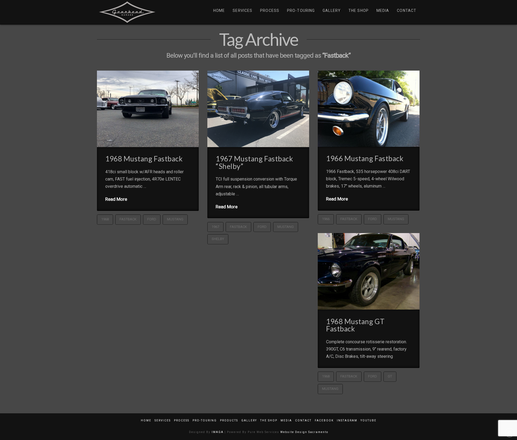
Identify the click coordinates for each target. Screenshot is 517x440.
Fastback (128, 219)
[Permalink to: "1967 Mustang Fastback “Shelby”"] (258, 109)
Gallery (249, 420)
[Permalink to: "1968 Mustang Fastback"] (148, 109)
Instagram (347, 420)
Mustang (175, 219)
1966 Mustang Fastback (364, 158)
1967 (215, 227)
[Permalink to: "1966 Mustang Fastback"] (369, 109)
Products (229, 420)
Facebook (324, 420)
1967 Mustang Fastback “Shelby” (254, 162)
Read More (116, 199)
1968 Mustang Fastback (144, 158)
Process (181, 420)
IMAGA (217, 432)
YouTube (368, 420)
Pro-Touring (205, 420)
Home (146, 420)
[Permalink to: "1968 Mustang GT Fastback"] (369, 271)
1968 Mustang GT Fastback (355, 325)
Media (286, 420)
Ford (151, 219)
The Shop (268, 420)
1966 (326, 219)
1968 (105, 219)
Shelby (218, 239)
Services (163, 420)
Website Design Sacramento (304, 432)
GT (390, 376)
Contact (303, 420)
